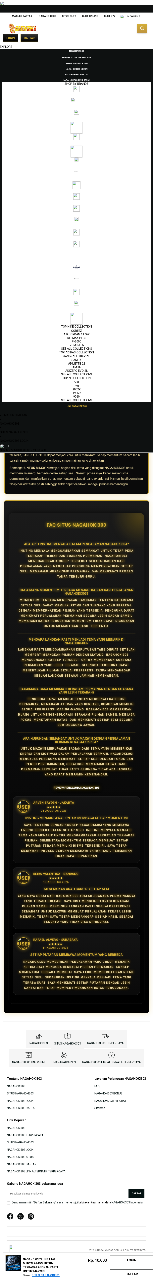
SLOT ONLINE (90, 16)
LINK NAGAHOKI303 (64, 1062)
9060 (76, 396)
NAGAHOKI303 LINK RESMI (28, 1062)
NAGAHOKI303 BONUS (108, 1093)
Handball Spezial (76, 356)
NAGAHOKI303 (47, 16)
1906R (77, 393)
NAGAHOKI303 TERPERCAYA (105, 1043)
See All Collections (76, 348)
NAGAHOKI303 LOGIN (14, 441)
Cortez (76, 331)
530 (76, 382)
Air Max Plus (76, 338)
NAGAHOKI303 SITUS (20, 1156)
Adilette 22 (76, 363)
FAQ (97, 1086)
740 (76, 386)
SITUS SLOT (69, 16)
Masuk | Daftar (22, 16)
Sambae (76, 367)
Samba (76, 360)
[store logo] (23, 28)
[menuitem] (76, 51)
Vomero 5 (77, 345)
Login (10, 38)
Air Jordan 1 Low (76, 334)
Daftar (29, 38)
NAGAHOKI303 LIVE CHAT (110, 1100)
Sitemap (99, 1108)
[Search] (142, 28)
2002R (77, 389)
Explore (6, 47)
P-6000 (76, 341)
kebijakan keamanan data (94, 1202)
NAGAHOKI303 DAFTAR (21, 1108)
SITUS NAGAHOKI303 (14, 432)
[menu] (76, 228)
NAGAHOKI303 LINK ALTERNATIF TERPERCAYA (111, 1062)
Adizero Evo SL (76, 371)
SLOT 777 (109, 16)
